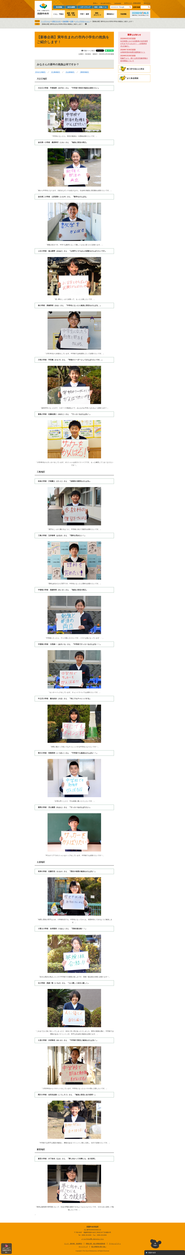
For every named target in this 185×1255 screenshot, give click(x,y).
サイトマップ (83, 1246)
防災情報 (59, 7)
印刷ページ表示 (89, 51)
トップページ (45, 21)
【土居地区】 (70, 72)
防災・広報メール (101, 7)
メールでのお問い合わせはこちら (92, 1239)
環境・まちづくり (97, 14)
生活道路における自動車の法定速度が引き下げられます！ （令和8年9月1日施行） (134, 43)
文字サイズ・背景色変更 (132, 3)
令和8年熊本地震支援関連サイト (132, 52)
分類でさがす (56, 21)
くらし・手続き (58, 14)
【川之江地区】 (40, 72)
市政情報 (123, 14)
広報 (71, 21)
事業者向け (110, 14)
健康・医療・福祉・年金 (71, 14)
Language (117, 3)
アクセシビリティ (115, 1243)
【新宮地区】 (84, 72)
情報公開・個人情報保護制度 (95, 1243)
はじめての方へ (106, 3)
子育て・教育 (84, 14)
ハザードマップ (85, 7)
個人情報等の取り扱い (98, 1246)
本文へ (95, 3)
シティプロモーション (82, 21)
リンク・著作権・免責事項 (73, 1243)
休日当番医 (71, 7)
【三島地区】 (55, 72)
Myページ (147, 3)
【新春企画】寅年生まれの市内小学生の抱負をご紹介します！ (62, 24)
